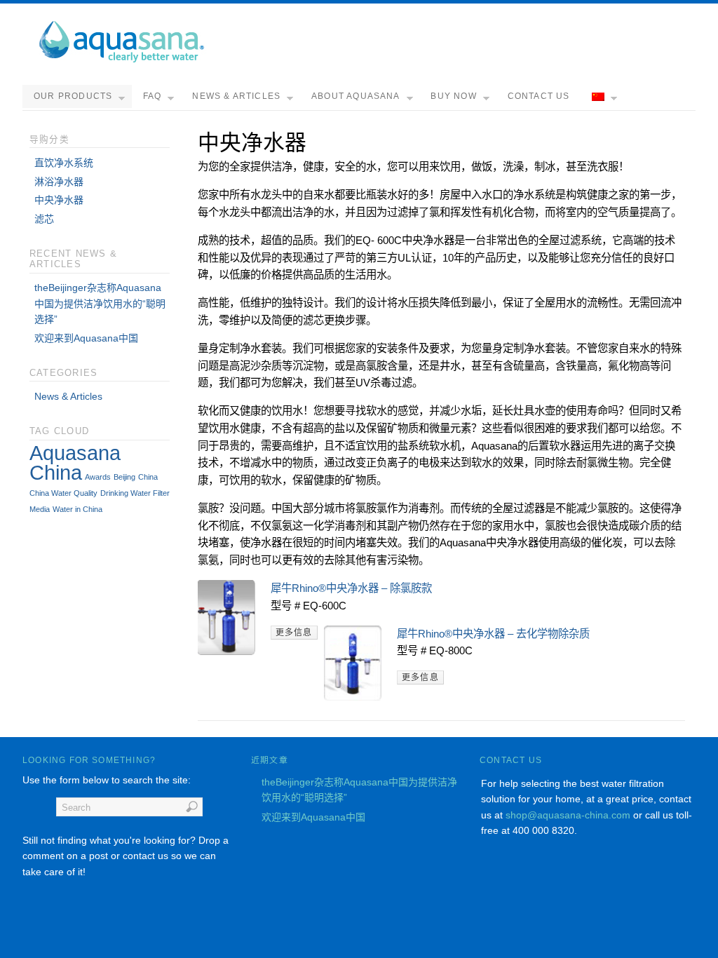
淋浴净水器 (58, 181)
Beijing (124, 477)
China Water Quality (63, 493)
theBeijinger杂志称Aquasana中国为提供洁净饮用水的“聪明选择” (99, 303)
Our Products (73, 96)
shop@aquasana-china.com (568, 815)
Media (39, 509)
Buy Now (453, 96)
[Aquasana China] (120, 59)
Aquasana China (75, 462)
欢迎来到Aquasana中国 (86, 338)
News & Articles (236, 96)
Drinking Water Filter (135, 493)
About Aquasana (355, 96)
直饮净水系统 (63, 162)
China (148, 477)
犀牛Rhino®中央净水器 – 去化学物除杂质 (493, 634)
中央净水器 (58, 199)
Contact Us (539, 96)
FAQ (152, 96)
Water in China (77, 509)
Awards (98, 477)
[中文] (602, 97)
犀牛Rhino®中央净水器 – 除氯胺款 (351, 588)
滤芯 (44, 218)
